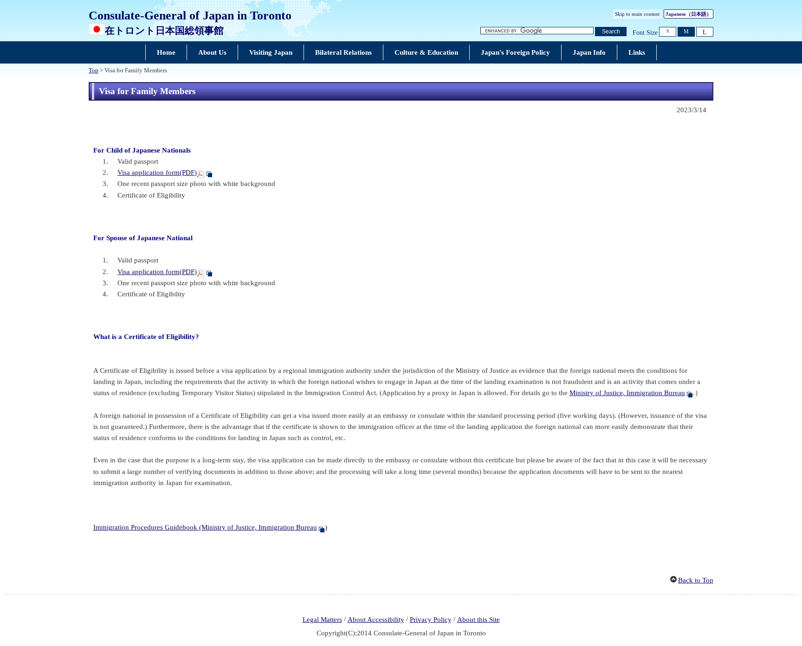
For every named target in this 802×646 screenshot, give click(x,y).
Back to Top (695, 580)
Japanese (688, 14)
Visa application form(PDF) (157, 172)
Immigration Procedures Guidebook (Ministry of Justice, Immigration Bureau (205, 527)
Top (93, 70)
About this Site (478, 619)
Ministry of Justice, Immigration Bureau (627, 393)
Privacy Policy (431, 619)
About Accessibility (376, 619)
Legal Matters (322, 619)
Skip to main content (637, 14)
